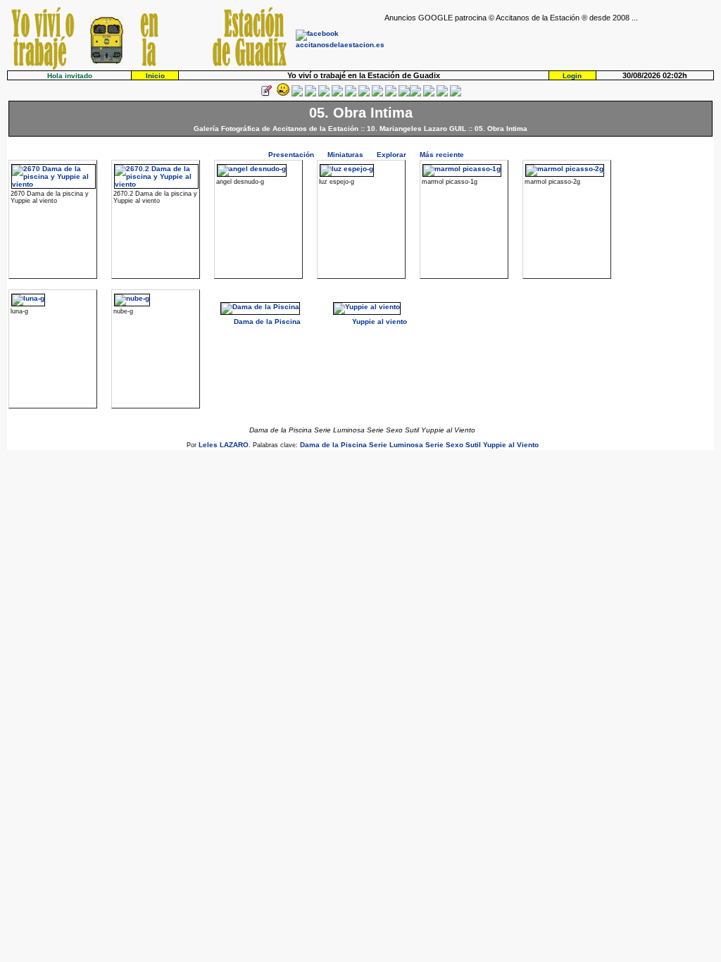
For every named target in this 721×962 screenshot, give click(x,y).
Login (572, 76)
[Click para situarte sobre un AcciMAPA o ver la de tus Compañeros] (324, 94)
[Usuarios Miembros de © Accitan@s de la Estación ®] (390, 94)
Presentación (291, 154)
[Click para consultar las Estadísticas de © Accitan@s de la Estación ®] (350, 94)
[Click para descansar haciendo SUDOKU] (337, 94)
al (511, 445)
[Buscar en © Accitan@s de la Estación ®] (364, 94)
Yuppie (494, 445)
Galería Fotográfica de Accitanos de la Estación (276, 128)
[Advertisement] (549, 43)
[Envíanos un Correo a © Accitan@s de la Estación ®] (428, 94)
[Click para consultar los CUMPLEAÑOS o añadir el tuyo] (297, 94)
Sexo (454, 445)
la (335, 445)
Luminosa (406, 445)
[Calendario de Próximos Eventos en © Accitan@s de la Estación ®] (377, 94)
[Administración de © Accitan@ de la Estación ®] (455, 94)
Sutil (473, 445)
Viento (528, 445)
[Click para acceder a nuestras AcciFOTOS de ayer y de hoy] (281, 94)
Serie (378, 445)
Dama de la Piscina (267, 321)
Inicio (155, 76)
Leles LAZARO (224, 445)
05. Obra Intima (501, 128)
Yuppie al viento (379, 321)
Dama (310, 445)
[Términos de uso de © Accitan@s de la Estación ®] (442, 94)
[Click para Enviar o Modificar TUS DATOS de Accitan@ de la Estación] (266, 94)
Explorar (391, 154)
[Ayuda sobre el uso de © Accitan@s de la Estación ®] (404, 94)
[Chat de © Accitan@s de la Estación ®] (415, 94)
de (326, 445)
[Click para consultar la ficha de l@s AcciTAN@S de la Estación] (310, 94)
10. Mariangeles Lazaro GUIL (416, 128)
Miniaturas (345, 154)
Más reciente (442, 154)
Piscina (354, 445)
